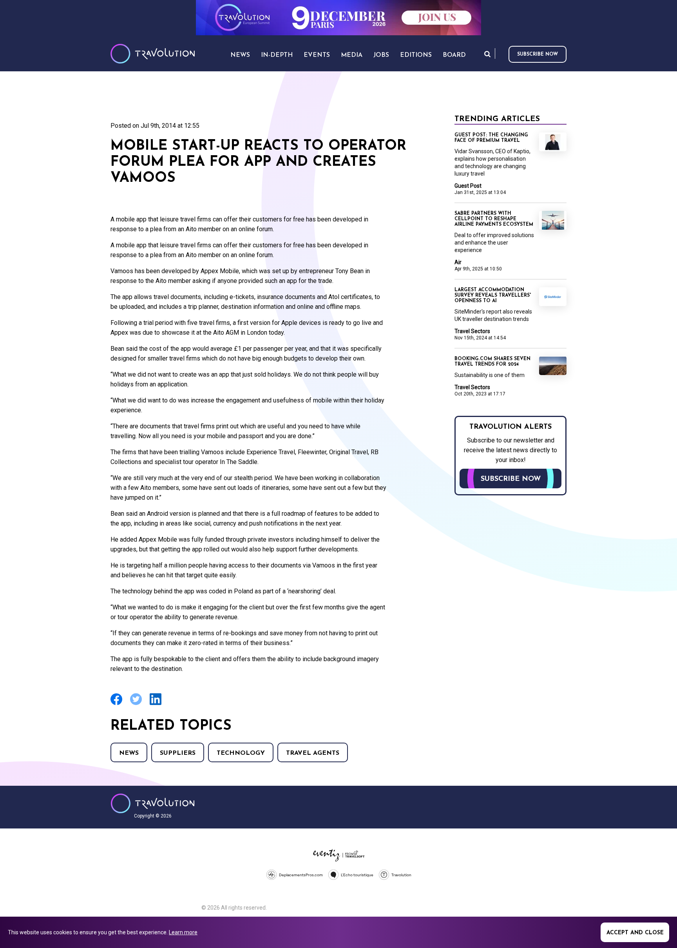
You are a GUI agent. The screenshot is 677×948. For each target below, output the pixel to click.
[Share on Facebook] (116, 704)
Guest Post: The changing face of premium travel (491, 138)
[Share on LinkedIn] (155, 704)
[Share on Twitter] (136, 704)
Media (351, 55)
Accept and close (635, 933)
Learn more (183, 932)
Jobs (381, 55)
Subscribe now (537, 54)
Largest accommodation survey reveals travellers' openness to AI (492, 295)
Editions (416, 55)
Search (487, 54)
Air (458, 262)
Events (317, 55)
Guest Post (468, 185)
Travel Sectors (472, 331)
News (129, 753)
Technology (241, 753)
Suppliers (177, 753)
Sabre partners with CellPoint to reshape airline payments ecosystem (493, 219)
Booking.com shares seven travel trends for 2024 (492, 362)
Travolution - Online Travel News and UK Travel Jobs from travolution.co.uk (152, 803)
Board (454, 55)
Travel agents (312, 753)
